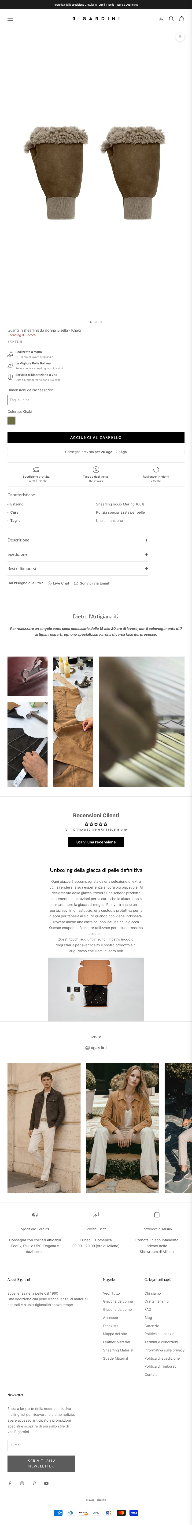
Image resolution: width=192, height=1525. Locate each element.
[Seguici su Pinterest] (34, 1483)
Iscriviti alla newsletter (41, 1463)
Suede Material (115, 1358)
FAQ (147, 1309)
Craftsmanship (156, 1301)
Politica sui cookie (159, 1334)
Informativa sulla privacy (164, 1350)
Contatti (151, 1374)
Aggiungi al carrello (96, 437)
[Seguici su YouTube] (46, 1483)
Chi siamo (152, 1293)
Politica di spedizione (162, 1358)
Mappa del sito (115, 1334)
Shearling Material (118, 1350)
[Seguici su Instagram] (22, 1483)
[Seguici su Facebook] (9, 1483)
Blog (148, 1317)
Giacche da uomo (117, 1309)
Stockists (110, 1326)
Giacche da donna (118, 1301)
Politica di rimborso (160, 1366)
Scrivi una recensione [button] (96, 842)
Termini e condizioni (161, 1342)
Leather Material (116, 1342)
